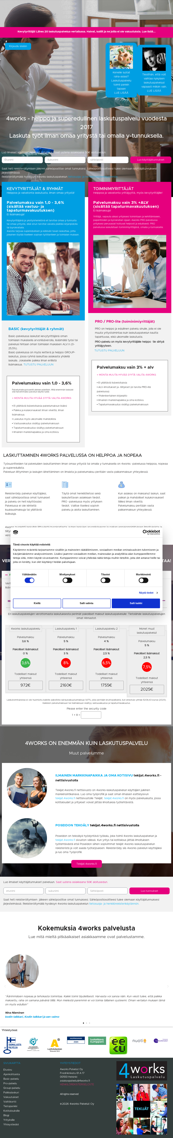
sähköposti (94, 155)
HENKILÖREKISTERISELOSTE (77, 1084)
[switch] (67, 580)
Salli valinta (86, 603)
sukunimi (50, 155)
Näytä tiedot (146, 592)
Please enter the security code (86, 708)
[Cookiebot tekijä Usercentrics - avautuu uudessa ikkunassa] (145, 532)
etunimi (6, 155)
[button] (5, 986)
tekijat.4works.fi (65, 798)
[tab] (121, 70)
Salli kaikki (136, 603)
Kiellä (37, 603)
